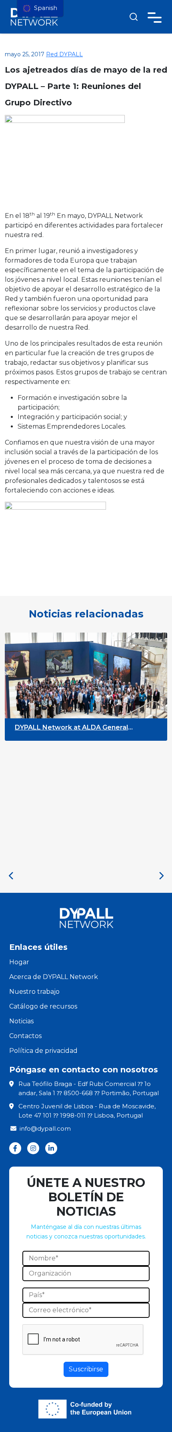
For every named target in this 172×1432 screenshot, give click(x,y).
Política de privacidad (43, 1050)
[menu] (40, 8)
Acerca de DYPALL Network (53, 977)
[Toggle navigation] (154, 16)
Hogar (19, 962)
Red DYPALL (64, 54)
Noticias (21, 1021)
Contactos (25, 1036)
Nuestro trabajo (34, 991)
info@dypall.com (45, 1128)
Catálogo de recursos (43, 1006)
